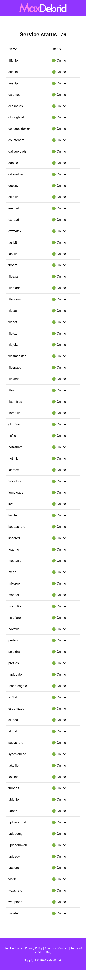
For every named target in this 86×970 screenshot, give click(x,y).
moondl (13, 594)
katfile (12, 515)
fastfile (13, 253)
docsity (13, 185)
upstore (13, 867)
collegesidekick (19, 128)
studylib (13, 731)
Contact (63, 948)
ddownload (16, 174)
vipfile (12, 879)
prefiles (13, 663)
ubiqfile (13, 799)
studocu (14, 719)
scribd (12, 697)
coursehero (16, 140)
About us (50, 948)
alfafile (13, 71)
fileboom (14, 299)
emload (13, 208)
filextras (13, 378)
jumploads (15, 492)
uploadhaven (17, 845)
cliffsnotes (15, 106)
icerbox (13, 469)
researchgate (17, 685)
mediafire (15, 560)
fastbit (12, 242)
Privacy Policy (33, 948)
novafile (14, 629)
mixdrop (14, 583)
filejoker (14, 344)
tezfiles (13, 776)
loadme (13, 549)
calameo (14, 94)
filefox (12, 333)
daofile (13, 162)
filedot (12, 322)
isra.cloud (15, 481)
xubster (13, 913)
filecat (12, 310)
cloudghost (16, 117)
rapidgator (15, 674)
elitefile (13, 196)
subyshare (15, 742)
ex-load (13, 219)
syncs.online (17, 754)
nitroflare (14, 617)
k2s (10, 503)
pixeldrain (15, 651)
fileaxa (13, 276)
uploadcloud (17, 822)
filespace (14, 367)
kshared (14, 538)
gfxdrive (14, 424)
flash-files (15, 401)
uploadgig (15, 833)
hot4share (15, 447)
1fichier (13, 60)
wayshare (15, 890)
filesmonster (17, 356)
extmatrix (14, 231)
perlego (13, 640)
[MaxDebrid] (43, 8)
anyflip (13, 83)
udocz (12, 810)
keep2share (16, 526)
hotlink (13, 458)
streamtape (16, 708)
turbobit (13, 788)
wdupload (15, 901)
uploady (14, 856)
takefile (13, 765)
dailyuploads (17, 151)
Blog (49, 952)
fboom (12, 265)
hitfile (12, 435)
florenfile (14, 412)
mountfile (14, 606)
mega (12, 572)
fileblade (14, 287)
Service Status (13, 948)
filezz (12, 390)
